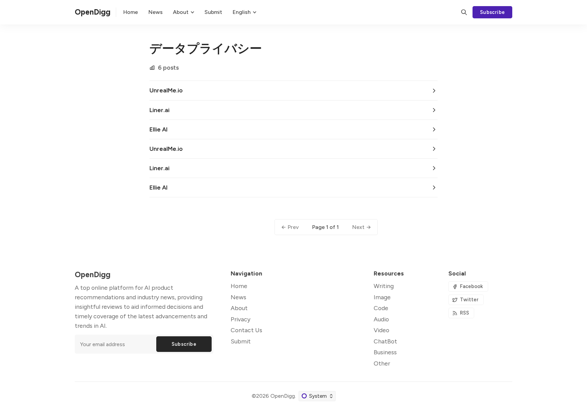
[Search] (464, 12)
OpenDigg (282, 396)
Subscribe (492, 12)
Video (381, 330)
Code (381, 307)
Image (382, 297)
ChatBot (385, 341)
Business (385, 352)
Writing (384, 285)
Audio (381, 319)
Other (382, 363)
